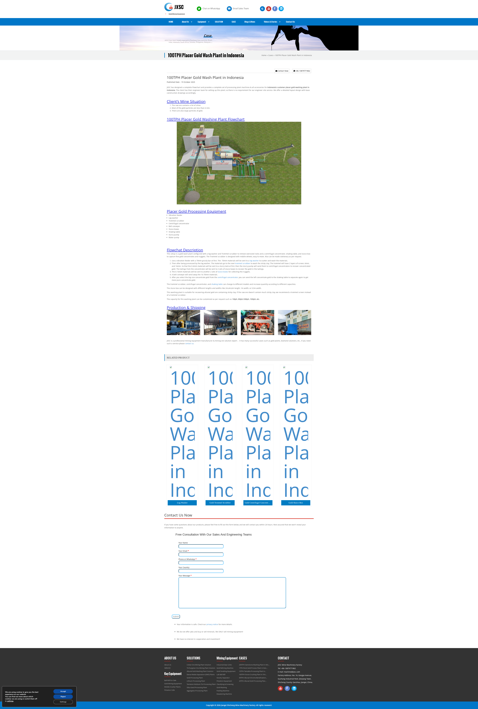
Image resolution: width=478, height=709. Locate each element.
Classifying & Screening (225, 684)
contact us (189, 343)
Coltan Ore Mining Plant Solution (199, 665)
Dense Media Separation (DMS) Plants (201, 674)
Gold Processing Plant (195, 678)
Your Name (183, 543)
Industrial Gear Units (224, 665)
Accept (63, 691)
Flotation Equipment (224, 681)
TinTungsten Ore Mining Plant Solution (201, 668)
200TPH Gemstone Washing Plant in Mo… (254, 665)
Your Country (184, 567)
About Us (167, 665)
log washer (254, 260)
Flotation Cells (169, 690)
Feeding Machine (223, 691)
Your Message (185, 575)
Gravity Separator (223, 678)
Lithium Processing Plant (196, 681)
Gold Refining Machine (225, 668)
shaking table (217, 284)
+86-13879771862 (302, 71)
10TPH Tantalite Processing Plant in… (252, 671)
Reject (63, 696)
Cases (270, 55)
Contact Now (282, 71)
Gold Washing (222, 687)
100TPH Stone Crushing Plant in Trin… (253, 674)
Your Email (184, 551)
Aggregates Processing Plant (197, 691)
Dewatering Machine (224, 694)
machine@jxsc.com (292, 672)
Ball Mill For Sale (170, 680)
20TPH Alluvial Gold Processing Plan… (253, 681)
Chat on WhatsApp (211, 8)
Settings (63, 702)
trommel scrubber (242, 263)
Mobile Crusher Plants (172, 687)
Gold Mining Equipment (177, 14)
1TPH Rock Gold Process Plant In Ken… (253, 668)
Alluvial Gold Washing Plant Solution (200, 671)
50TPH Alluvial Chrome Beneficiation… (253, 678)
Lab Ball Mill (221, 674)
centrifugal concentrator (228, 277)
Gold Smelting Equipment (226, 671)
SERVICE (167, 668)
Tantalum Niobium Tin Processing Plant (201, 684)
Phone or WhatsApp (188, 559)
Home (264, 55)
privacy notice (212, 624)
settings (10, 701)
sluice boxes (223, 272)
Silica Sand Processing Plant (197, 687)
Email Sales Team (241, 8)
